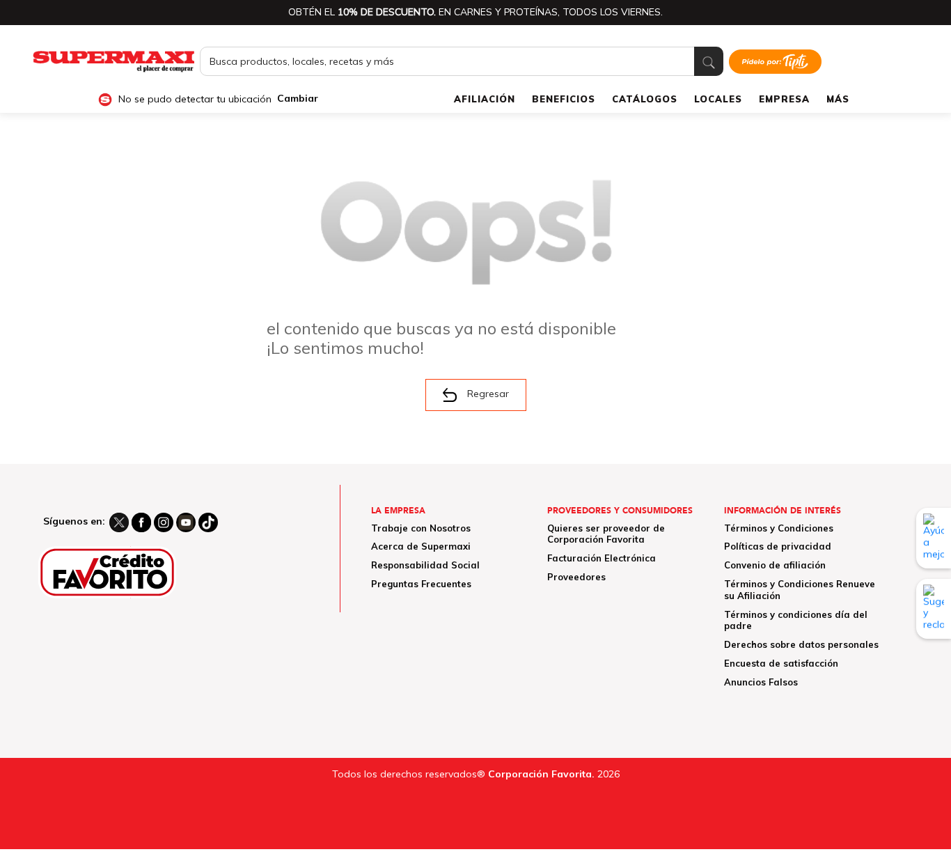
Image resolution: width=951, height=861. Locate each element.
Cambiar (297, 98)
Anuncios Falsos (761, 682)
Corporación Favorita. (541, 774)
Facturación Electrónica (601, 558)
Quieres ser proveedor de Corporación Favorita (606, 533)
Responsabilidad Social (425, 565)
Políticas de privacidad (777, 546)
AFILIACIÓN (484, 98)
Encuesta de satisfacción (781, 663)
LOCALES (718, 98)
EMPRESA (784, 98)
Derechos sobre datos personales (801, 644)
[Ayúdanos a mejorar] (933, 538)
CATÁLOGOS (644, 98)
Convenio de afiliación (775, 565)
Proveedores (576, 576)
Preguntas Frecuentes (421, 583)
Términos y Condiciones (778, 528)
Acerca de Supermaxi (421, 546)
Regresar (488, 393)
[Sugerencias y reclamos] (933, 609)
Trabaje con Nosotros (421, 528)
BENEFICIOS (563, 98)
